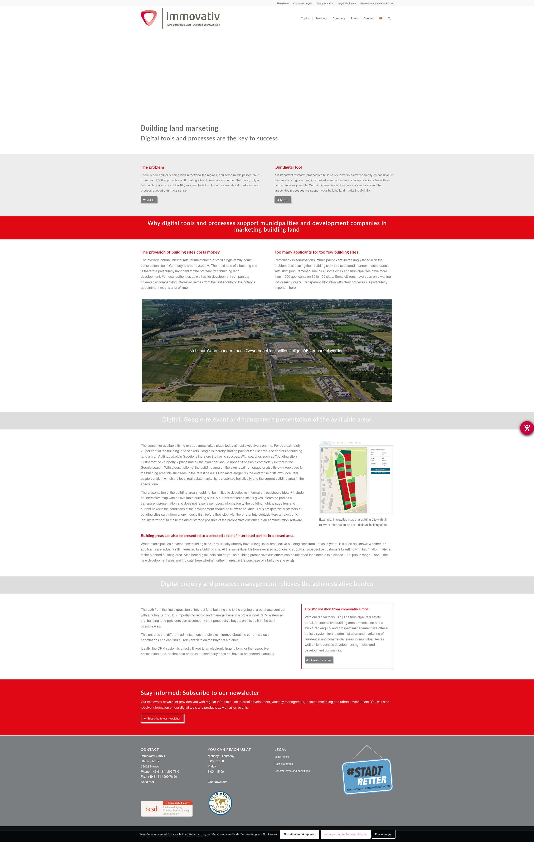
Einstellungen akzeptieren (299, 834)
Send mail (147, 781)
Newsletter (283, 3)
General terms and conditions (376, 3)
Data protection (325, 3)
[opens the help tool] (527, 428)
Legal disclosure (347, 3)
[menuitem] (283, 3)
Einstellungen (383, 834)
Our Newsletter (218, 781)
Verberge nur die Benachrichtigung (346, 834)
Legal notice (282, 757)
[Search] (389, 18)
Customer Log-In (302, 3)
